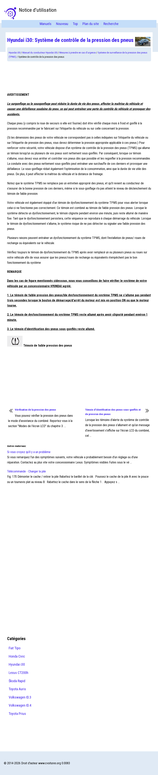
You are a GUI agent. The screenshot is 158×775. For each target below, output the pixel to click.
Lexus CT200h (18, 673)
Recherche (110, 24)
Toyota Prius (17, 714)
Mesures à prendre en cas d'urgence (77, 52)
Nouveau (62, 24)
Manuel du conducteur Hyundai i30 (39, 52)
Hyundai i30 (14, 52)
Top (75, 24)
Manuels (45, 24)
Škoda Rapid (17, 681)
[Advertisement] (79, 76)
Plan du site (90, 24)
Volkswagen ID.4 (20, 705)
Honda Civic (17, 656)
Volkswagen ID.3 (20, 697)
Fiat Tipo (14, 648)
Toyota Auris (17, 689)
